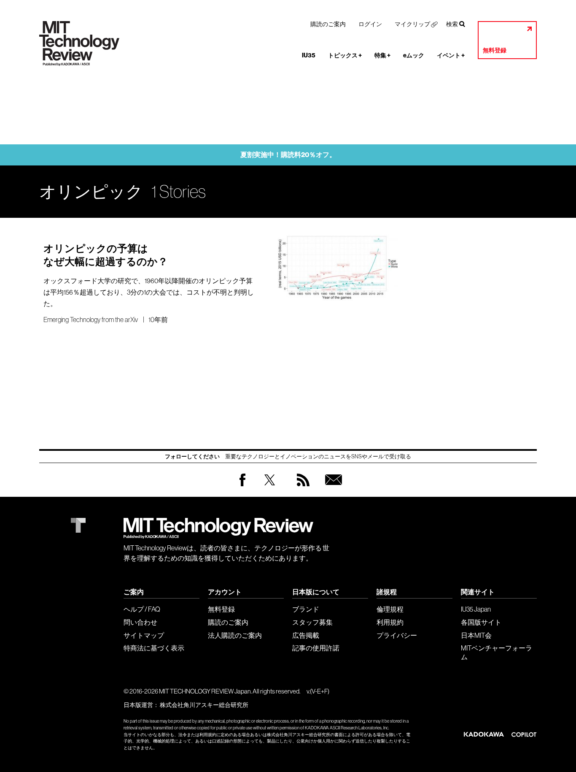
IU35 (308, 55)
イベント (451, 55)
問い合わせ (140, 622)
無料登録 (494, 50)
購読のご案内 (328, 24)
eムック (413, 55)
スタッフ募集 (312, 622)
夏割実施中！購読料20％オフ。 (288, 155)
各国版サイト (481, 622)
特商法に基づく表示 (154, 648)
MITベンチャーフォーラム (496, 652)
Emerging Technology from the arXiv (90, 319)
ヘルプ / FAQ (142, 609)
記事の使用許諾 (315, 648)
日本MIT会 (476, 635)
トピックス (345, 55)
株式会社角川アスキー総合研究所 (204, 705)
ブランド (305, 609)
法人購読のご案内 (235, 635)
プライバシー (397, 635)
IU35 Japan (476, 609)
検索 (452, 24)
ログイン (370, 24)
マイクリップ (412, 24)
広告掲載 (305, 635)
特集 (382, 55)
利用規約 (390, 622)
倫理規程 (390, 609)
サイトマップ (144, 635)
